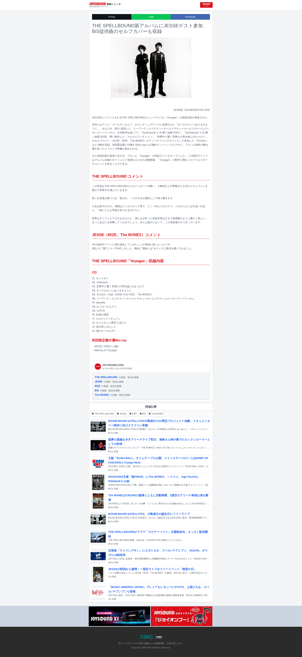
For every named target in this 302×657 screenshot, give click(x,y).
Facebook (190, 16)
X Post (111, 16)
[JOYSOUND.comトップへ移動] (206, 5)
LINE (151, 16)
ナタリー (104, 6)
